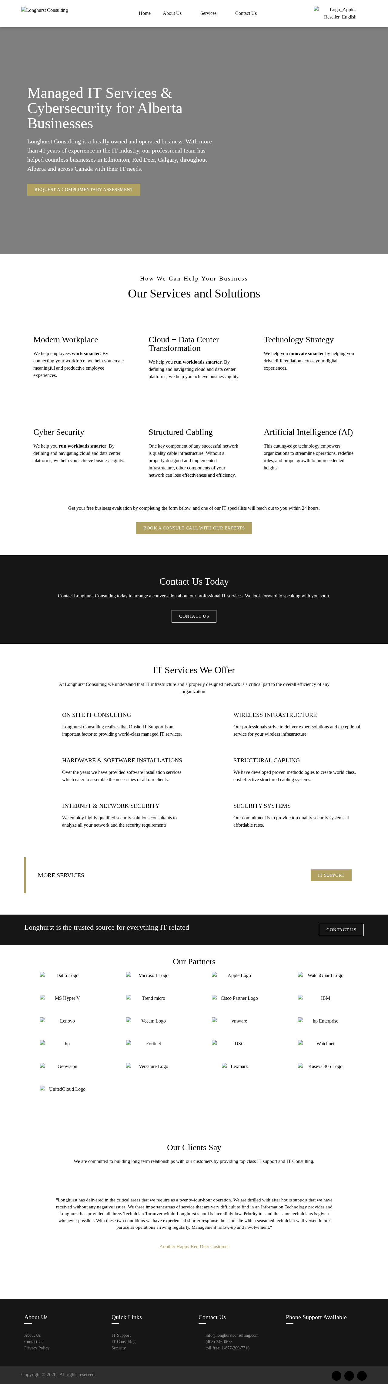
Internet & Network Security (110, 805)
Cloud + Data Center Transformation (184, 344)
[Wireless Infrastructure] (214, 724)
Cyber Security (58, 432)
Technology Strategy (299, 339)
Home (145, 13)
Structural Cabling (266, 760)
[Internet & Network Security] (42, 815)
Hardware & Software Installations (122, 760)
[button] (45, 1223)
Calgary (167, 159)
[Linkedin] (362, 1376)
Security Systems (262, 805)
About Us (172, 13)
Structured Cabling (181, 432)
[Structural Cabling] (214, 769)
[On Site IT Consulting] (42, 724)
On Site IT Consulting (96, 714)
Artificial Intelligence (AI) (308, 432)
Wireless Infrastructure (275, 714)
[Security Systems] (214, 815)
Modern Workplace (65, 339)
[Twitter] (349, 1376)
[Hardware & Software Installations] (42, 769)
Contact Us (246, 13)
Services (208, 13)
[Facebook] (336, 1376)
